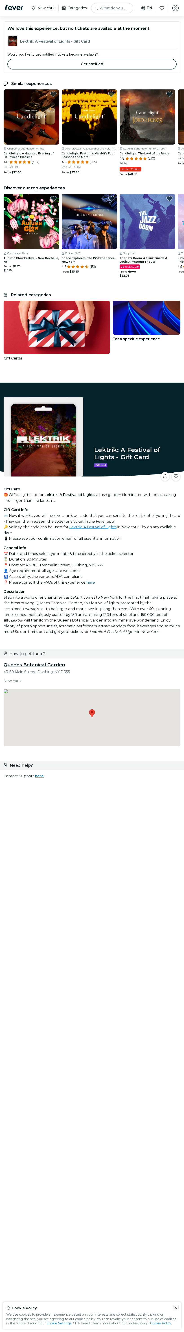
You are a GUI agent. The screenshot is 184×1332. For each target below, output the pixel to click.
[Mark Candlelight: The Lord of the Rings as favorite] (169, 94)
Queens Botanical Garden (34, 664)
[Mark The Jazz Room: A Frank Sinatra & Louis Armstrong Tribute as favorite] (169, 198)
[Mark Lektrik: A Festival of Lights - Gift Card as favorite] (175, 476)
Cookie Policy (160, 1323)
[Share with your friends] (165, 476)
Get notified (92, 64)
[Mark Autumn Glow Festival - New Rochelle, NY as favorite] (53, 198)
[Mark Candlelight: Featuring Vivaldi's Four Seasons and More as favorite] (111, 94)
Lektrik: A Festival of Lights (92, 527)
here (90, 582)
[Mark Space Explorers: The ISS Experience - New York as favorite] (111, 198)
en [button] (149, 8)
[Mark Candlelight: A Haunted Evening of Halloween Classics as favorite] (53, 94)
